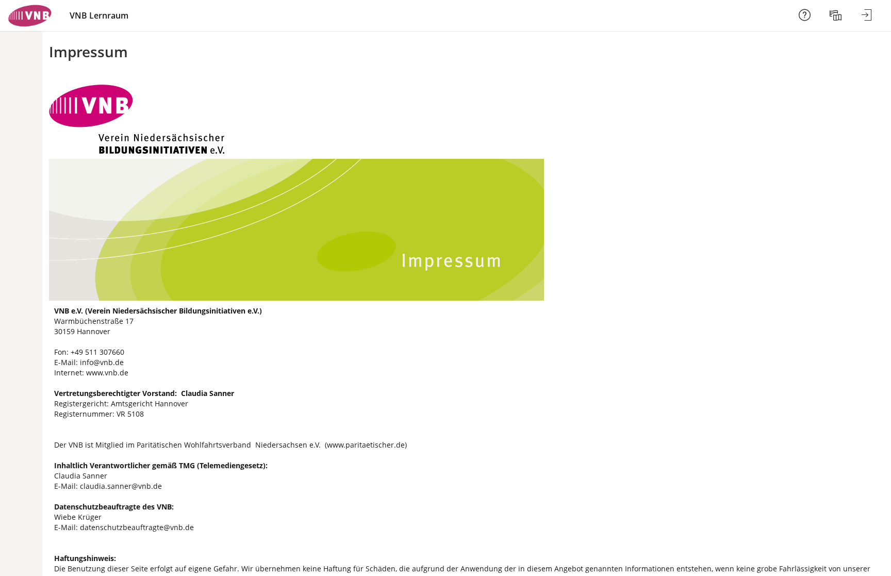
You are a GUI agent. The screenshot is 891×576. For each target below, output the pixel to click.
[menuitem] (836, 15)
